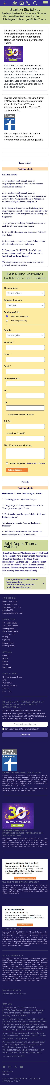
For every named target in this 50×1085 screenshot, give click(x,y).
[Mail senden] (21, 3)
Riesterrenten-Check (34, 568)
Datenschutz (7, 683)
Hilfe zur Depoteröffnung (12, 677)
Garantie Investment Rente (15, 565)
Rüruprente (7, 571)
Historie (5, 659)
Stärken (5, 656)
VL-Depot (43, 553)
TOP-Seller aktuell (9, 623)
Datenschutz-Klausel (36, 463)
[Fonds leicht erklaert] (25, 869)
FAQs (4, 680)
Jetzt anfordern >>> (17, 470)
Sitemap (5, 689)
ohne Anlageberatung (20, 316)
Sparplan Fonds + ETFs (11, 607)
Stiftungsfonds (8, 646)
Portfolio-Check (31, 559)
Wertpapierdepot (29, 553)
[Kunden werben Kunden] (14, 3)
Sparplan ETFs (8, 610)
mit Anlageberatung (19, 321)
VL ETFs (5, 637)
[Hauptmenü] (45, 2)
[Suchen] (35, 3)
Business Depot (23, 562)
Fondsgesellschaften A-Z (12, 613)
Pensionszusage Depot (25, 571)
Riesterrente (17, 568)
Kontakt (5, 664)
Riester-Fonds (7, 643)
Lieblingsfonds (8, 629)
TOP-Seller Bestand (10, 626)
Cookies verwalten (9, 686)
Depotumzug (41, 556)
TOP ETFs (6, 640)
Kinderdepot (9, 556)
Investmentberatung (13, 559)
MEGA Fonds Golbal (10, 631)
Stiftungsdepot (39, 562)
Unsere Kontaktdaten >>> (14, 994)
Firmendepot (8, 562)
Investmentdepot (11, 553)
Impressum (6, 667)
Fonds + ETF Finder (10, 601)
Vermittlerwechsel (25, 556)
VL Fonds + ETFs (9, 634)
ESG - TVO (6, 691)
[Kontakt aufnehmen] (28, 3)
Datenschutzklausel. (29, 729)
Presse (5, 661)
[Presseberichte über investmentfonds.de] (10, 760)
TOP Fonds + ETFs (9, 604)
